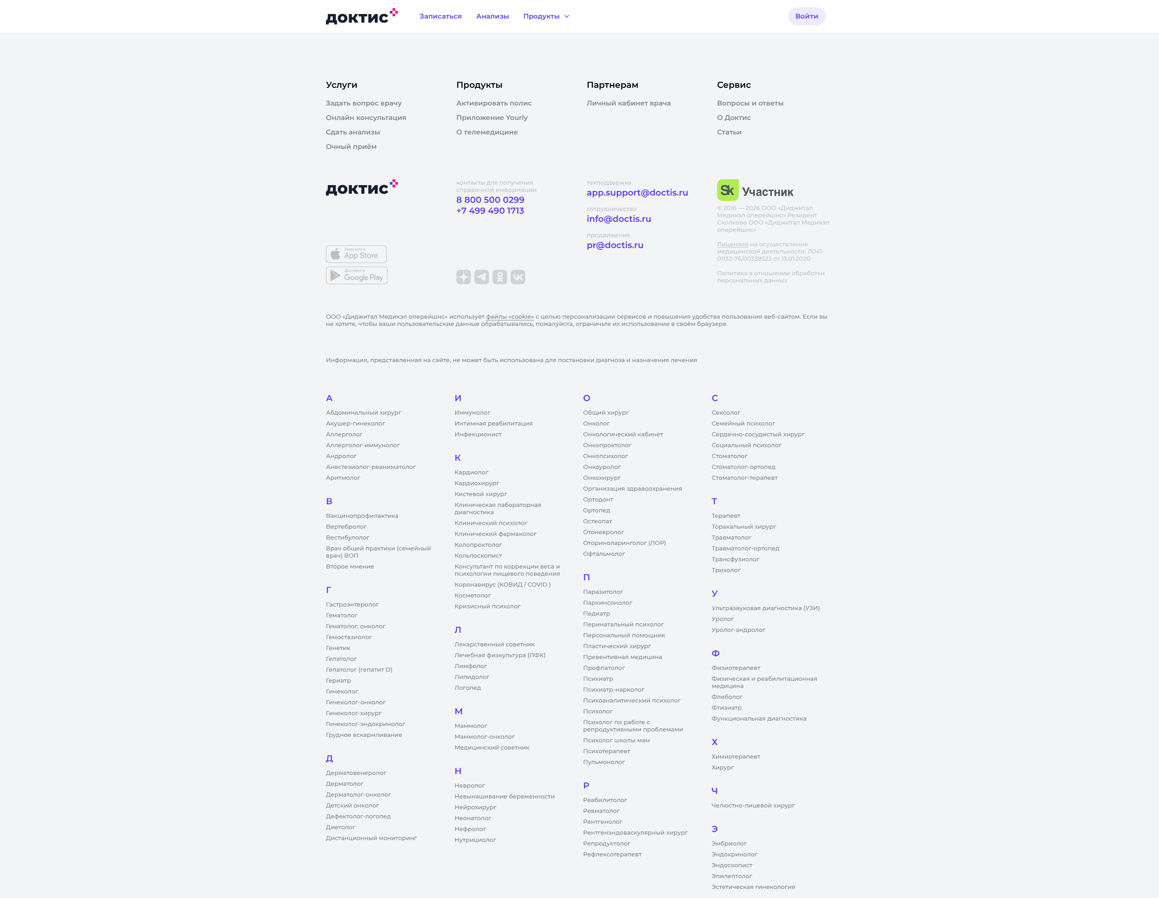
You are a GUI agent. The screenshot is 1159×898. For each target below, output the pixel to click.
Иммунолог (472, 412)
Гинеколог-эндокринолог (365, 724)
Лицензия (732, 244)
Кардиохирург (477, 483)
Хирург (723, 767)
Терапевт (726, 516)
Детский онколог (352, 805)
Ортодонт (598, 499)
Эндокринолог (734, 854)
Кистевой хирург (481, 494)
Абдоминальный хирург (363, 412)
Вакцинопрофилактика (362, 516)
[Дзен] (463, 277)
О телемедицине (487, 132)
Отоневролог (603, 532)
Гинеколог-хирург (354, 713)
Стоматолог (729, 456)
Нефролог (470, 829)
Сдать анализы (353, 132)
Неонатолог (473, 818)
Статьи (729, 132)
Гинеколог (342, 691)
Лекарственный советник (495, 644)
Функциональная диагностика (759, 718)
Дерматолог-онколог (358, 794)
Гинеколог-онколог (356, 702)
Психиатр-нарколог (614, 689)
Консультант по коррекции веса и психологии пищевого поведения (507, 570)
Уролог (723, 619)
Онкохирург (602, 478)
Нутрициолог (475, 840)
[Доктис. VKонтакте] (518, 277)
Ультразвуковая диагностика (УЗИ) (766, 608)
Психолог (598, 711)
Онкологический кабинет (623, 434)
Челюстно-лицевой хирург (753, 805)
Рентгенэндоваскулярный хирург (635, 832)
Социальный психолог (746, 445)
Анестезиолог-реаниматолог (371, 467)
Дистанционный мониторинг (371, 838)
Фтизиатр (727, 708)
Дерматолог (345, 784)
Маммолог (471, 726)
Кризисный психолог (488, 606)
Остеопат (597, 521)
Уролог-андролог (739, 630)
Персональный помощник (624, 635)
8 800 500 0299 (490, 200)
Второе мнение (350, 566)
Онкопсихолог (605, 456)
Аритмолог (343, 478)
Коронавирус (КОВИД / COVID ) (503, 584)
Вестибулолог (347, 537)
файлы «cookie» (510, 316)
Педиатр (596, 613)
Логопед (468, 688)
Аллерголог (344, 434)
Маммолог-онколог (485, 736)
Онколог (596, 423)
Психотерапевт (606, 751)
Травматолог (732, 537)
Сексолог (726, 412)
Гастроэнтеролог (352, 604)
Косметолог (473, 595)
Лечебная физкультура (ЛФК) (500, 655)
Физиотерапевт (736, 668)
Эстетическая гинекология (753, 887)
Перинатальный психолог (623, 624)
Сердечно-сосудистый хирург (758, 434)
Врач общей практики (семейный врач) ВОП (378, 552)
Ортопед (596, 510)
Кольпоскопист (478, 555)
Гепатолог (341, 659)
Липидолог (472, 677)
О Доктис (734, 117)
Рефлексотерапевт (612, 854)
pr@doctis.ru (615, 245)
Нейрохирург (475, 807)
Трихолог (726, 570)
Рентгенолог (603, 822)
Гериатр (338, 680)
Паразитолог (603, 592)
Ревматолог (601, 811)
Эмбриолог (729, 843)
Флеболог (727, 697)
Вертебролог (346, 526)
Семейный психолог (743, 423)
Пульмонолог (604, 762)
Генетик (338, 648)
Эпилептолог (732, 876)
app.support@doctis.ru (637, 192)
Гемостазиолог (349, 637)
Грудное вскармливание (364, 735)
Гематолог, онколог (355, 626)
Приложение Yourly (492, 117)
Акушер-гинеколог (355, 423)
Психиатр (598, 679)
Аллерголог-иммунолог (363, 445)
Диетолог (340, 827)
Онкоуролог (602, 467)
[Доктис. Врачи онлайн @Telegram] (481, 277)
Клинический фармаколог (495, 534)
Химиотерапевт (736, 756)
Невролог (470, 785)
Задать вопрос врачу (364, 103)
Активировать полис (494, 103)
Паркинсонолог (607, 603)
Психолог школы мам (616, 740)
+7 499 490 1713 (490, 210)
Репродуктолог (606, 843)
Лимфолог (471, 666)
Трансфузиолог (735, 559)
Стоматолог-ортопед (744, 467)
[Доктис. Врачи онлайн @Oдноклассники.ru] (500, 277)
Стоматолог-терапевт (745, 478)
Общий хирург (606, 412)
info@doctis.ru (619, 219)
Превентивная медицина (622, 657)
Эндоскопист (732, 865)
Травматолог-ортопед (745, 548)
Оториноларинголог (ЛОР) (624, 543)
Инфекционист (478, 434)
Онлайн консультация (366, 117)
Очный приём (351, 146)
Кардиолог (472, 472)
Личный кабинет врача (629, 103)
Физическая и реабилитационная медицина (764, 682)
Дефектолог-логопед (358, 816)
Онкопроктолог (607, 445)
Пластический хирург (617, 646)
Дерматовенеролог (356, 773)
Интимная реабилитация (494, 423)
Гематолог (342, 615)
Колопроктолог (478, 545)
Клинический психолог (491, 523)
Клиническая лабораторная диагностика (498, 509)
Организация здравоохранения (632, 488)
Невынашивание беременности (505, 796)
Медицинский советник (492, 747)
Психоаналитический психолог (631, 700)
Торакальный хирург (744, 526)
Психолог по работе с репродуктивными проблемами (633, 726)
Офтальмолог (604, 554)
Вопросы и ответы (750, 103)
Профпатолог (604, 668)
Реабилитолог (605, 800)
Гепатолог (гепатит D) (359, 670)
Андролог (341, 456)
